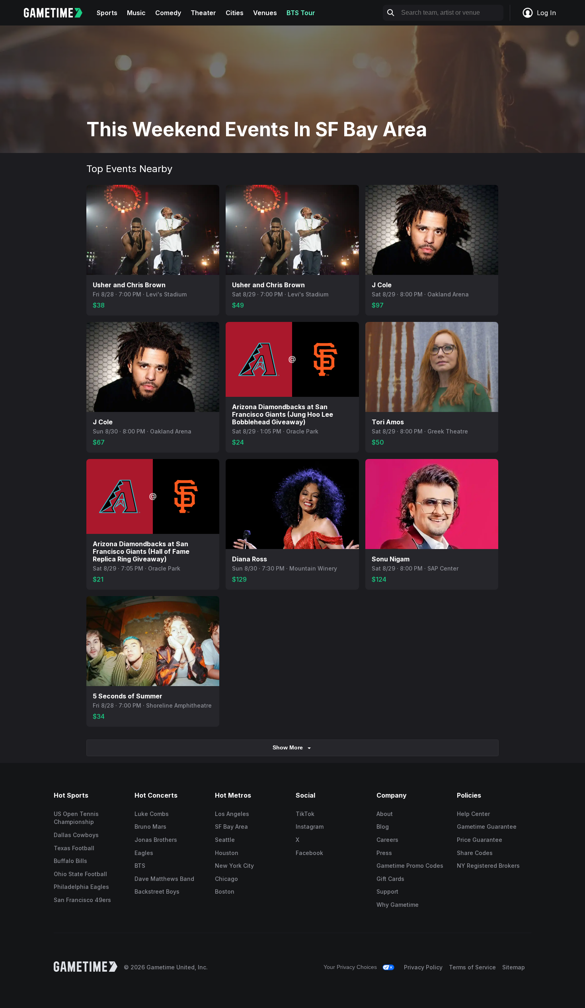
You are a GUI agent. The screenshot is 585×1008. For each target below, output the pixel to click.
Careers (387, 839)
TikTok (305, 813)
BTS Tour (301, 13)
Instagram (310, 826)
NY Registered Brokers (488, 865)
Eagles (144, 852)
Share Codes (475, 852)
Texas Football (74, 848)
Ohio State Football (80, 874)
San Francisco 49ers (82, 899)
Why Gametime (397, 904)
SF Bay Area (231, 826)
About (384, 813)
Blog (382, 826)
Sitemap (513, 967)
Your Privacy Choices (350, 967)
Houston (226, 852)
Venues (265, 13)
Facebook (309, 852)
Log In (546, 13)
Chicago (226, 878)
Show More (288, 747)
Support (387, 891)
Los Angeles (232, 813)
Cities (235, 13)
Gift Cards (390, 878)
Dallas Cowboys (76, 835)
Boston (224, 891)
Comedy (168, 13)
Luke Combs (152, 813)
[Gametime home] (58, 13)
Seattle (225, 839)
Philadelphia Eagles (81, 886)
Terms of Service (472, 967)
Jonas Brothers (156, 839)
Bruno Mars (150, 826)
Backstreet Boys (157, 891)
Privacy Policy (423, 967)
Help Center (473, 813)
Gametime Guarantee (487, 826)
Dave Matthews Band (164, 878)
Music (136, 13)
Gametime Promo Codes (409, 865)
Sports (107, 13)
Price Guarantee (479, 839)
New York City (234, 865)
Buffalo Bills (70, 860)
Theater (203, 13)
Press (384, 852)
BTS (140, 865)
